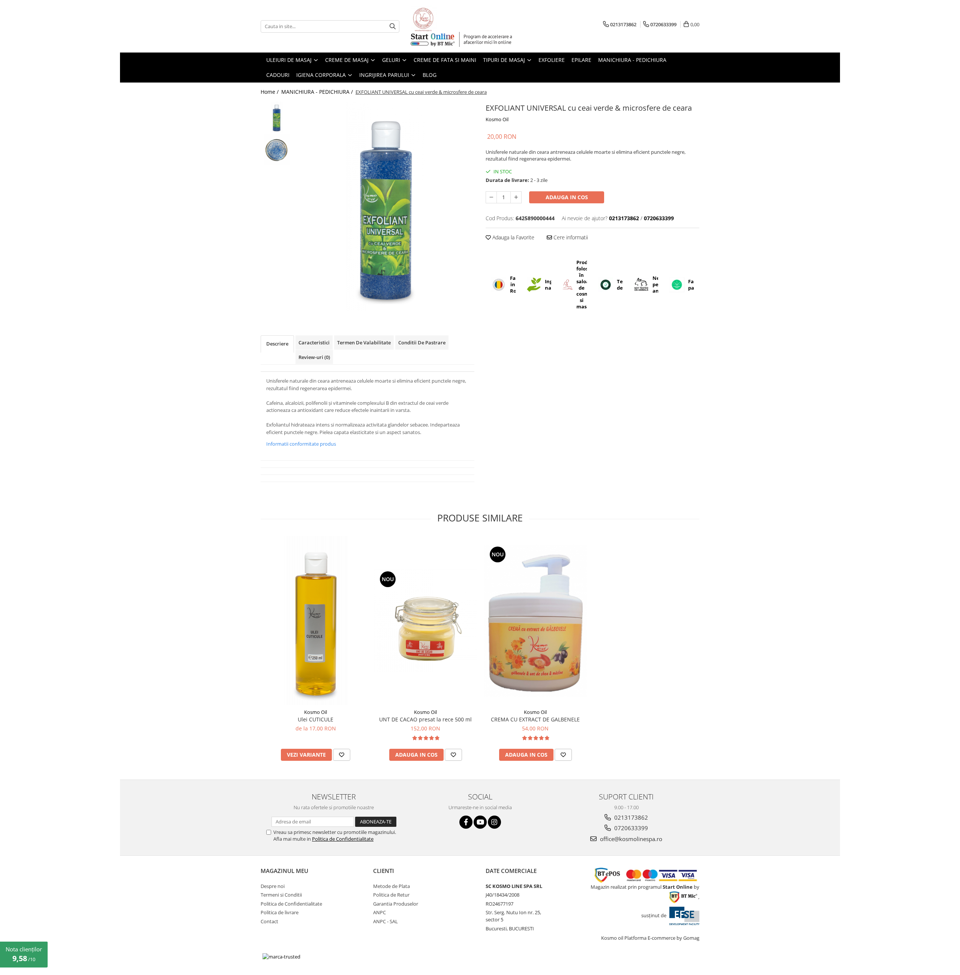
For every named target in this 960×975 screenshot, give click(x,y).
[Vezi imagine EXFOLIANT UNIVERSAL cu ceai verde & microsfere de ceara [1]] (276, 149)
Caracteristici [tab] (314, 342)
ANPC (379, 912)
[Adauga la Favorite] (341, 755)
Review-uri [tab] (314, 357)
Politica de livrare (279, 912)
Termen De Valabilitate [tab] (364, 342)
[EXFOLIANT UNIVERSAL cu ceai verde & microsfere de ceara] (385, 206)
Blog (429, 74)
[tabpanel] (385, 206)
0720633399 (630, 828)
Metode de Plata (391, 886)
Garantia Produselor (395, 903)
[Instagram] (494, 822)
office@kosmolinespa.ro (630, 839)
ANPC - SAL (385, 921)
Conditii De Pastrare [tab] (422, 342)
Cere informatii (570, 237)
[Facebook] (465, 822)
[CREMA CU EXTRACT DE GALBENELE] (535, 621)
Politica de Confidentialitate (343, 838)
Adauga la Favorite (512, 237)
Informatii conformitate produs (301, 443)
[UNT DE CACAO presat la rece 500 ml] (425, 620)
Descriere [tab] (277, 343)
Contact (269, 921)
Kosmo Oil (497, 119)
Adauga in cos (567, 197)
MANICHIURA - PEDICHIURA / (317, 91)
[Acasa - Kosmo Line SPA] (448, 19)
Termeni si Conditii (281, 894)
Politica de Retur (391, 894)
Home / (270, 91)
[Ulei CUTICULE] (315, 620)
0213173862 (630, 817)
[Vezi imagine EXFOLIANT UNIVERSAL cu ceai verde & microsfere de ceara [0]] (276, 117)
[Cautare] (392, 26)
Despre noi (273, 886)
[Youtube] (480, 822)
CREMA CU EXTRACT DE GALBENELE (535, 719)
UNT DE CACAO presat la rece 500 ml (425, 719)
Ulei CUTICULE (315, 719)
